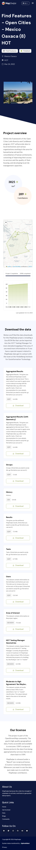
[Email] (27, 830)
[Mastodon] (8, 830)
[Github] (18, 830)
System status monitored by (11, 843)
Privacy (4, 847)
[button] (6, 222)
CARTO (30, 266)
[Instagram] (13, 830)
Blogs (4, 816)
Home (4, 807)
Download (19, 405)
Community (18, 3)
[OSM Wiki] (22, 830)
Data (3, 813)
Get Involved (6, 810)
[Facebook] (4, 830)
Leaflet (9, 266)
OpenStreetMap (17, 266)
